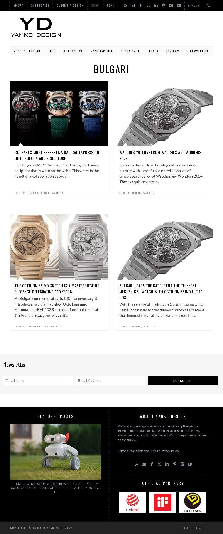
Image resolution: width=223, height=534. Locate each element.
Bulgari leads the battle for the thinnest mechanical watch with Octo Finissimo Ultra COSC (161, 291)
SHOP (95, 5)
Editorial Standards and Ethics (138, 451)
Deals (154, 51)
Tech (52, 51)
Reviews (172, 51)
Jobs (111, 5)
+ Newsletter (198, 51)
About (19, 5)
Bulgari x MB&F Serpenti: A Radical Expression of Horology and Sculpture (57, 155)
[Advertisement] (137, 27)
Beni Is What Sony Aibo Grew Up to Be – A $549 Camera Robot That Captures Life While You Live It (56, 487)
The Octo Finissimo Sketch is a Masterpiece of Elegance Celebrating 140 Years (57, 288)
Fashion (20, 193)
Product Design (27, 51)
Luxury (20, 326)
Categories (40, 5)
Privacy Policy (169, 451)
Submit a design (70, 5)
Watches (58, 193)
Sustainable (131, 51)
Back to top (191, 528)
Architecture (102, 51)
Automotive (73, 51)
